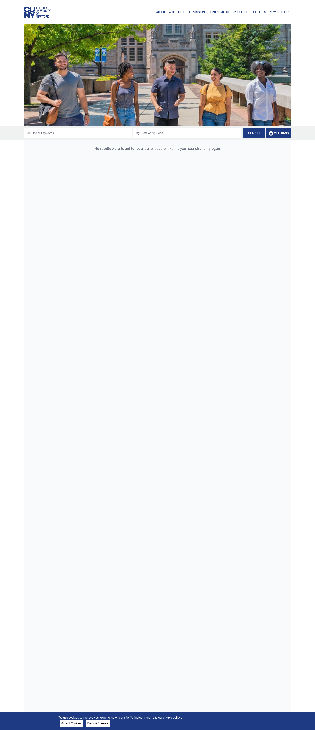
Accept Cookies (71, 723)
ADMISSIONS (198, 12)
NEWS (274, 12)
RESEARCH (241, 12)
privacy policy (172, 717)
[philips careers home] (37, 12)
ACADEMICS (177, 12)
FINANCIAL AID (220, 12)
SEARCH (254, 133)
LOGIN (285, 12)
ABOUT (160, 12)
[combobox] (78, 133)
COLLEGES (259, 12)
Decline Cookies (97, 723)
